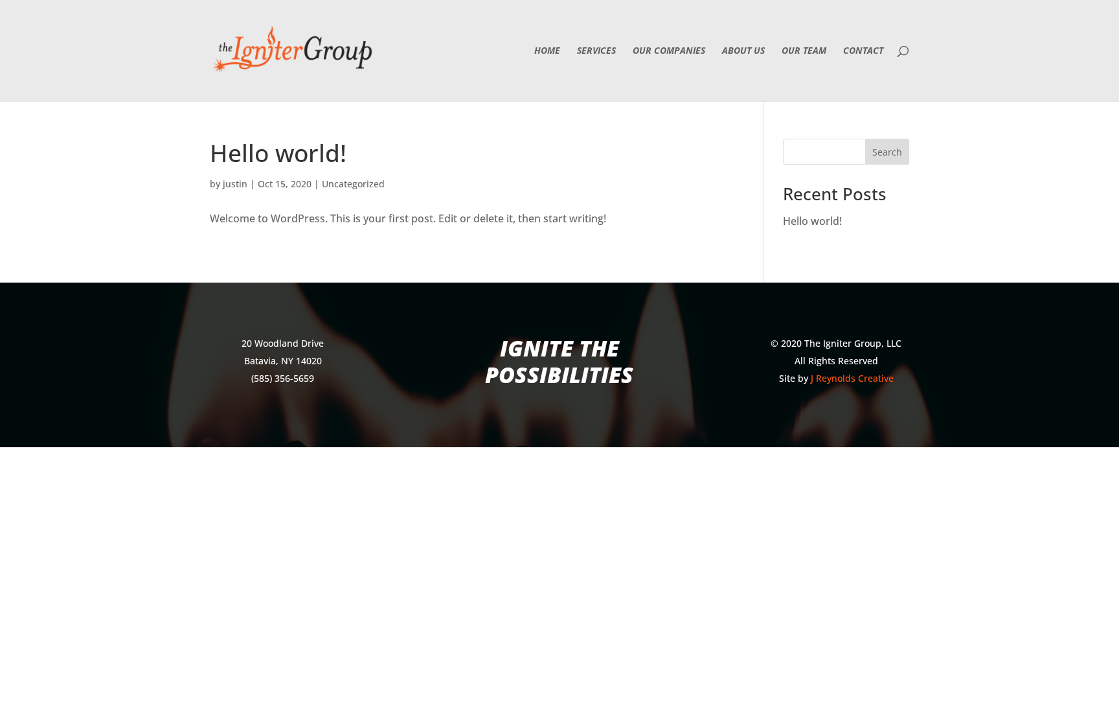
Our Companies (669, 51)
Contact (863, 51)
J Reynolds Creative (852, 378)
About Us (743, 51)
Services (596, 51)
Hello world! (278, 152)
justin (235, 184)
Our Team (804, 51)
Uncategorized (353, 184)
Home (547, 51)
